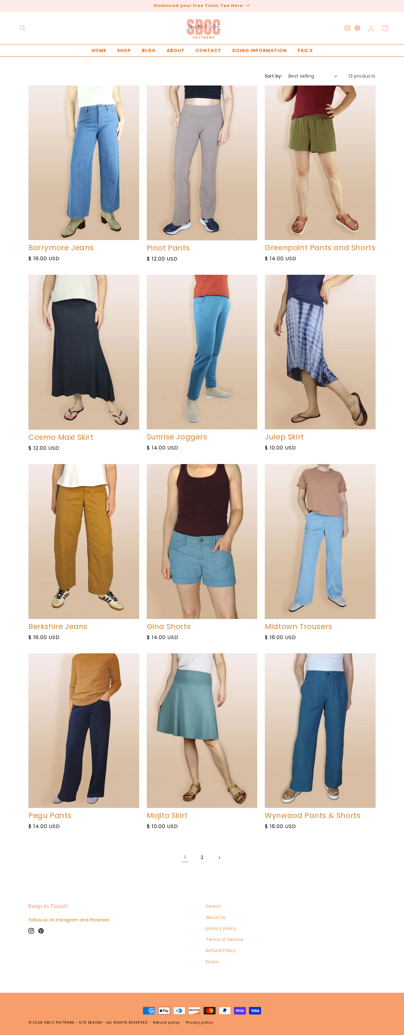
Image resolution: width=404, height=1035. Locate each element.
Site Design (90, 1022)
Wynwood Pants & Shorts (312, 815)
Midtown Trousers (298, 627)
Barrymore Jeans (61, 248)
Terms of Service (224, 939)
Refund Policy (220, 950)
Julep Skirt (284, 437)
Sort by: (273, 76)
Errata (212, 962)
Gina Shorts (169, 627)
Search (213, 906)
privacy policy (221, 928)
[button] (23, 28)
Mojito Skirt (167, 815)
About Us (215, 917)
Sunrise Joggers (177, 437)
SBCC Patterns (59, 1022)
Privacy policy (199, 1022)
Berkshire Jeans (58, 627)
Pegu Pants (50, 815)
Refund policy (166, 1022)
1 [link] (185, 857)
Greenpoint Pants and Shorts (320, 248)
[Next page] (219, 858)
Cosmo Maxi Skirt (60, 437)
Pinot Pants (168, 248)
